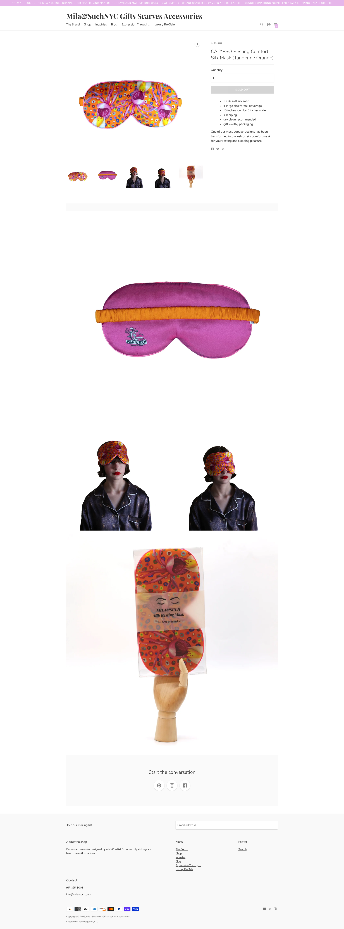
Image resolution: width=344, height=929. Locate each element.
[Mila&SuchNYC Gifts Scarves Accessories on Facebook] (264, 908)
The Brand (73, 24)
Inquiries (101, 24)
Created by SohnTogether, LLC (82, 921)
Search (242, 849)
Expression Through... (135, 24)
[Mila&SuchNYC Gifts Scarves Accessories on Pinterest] (270, 908)
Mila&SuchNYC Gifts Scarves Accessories (108, 916)
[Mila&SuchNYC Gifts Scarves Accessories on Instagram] (275, 908)
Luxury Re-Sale (164, 24)
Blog (114, 24)
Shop (87, 24)
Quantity (217, 70)
